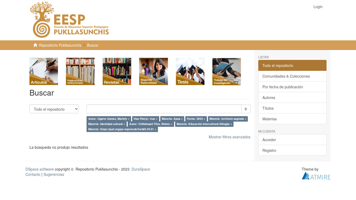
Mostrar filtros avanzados (229, 136)
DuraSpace (141, 169)
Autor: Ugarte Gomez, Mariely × (109, 119)
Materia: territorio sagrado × (228, 119)
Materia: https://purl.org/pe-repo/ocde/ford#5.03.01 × (122, 129)
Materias (269, 118)
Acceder (269, 139)
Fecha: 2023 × (196, 119)
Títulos (268, 108)
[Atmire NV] (316, 175)
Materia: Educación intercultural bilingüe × (204, 124)
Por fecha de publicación (282, 86)
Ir (246, 108)
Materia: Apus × (172, 119)
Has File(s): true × (145, 119)
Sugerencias (54, 174)
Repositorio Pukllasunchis (60, 45)
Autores (268, 97)
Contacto (33, 174)
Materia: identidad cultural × (106, 124)
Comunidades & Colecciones (286, 76)
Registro (269, 150)
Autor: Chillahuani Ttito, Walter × (150, 124)
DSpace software (40, 169)
